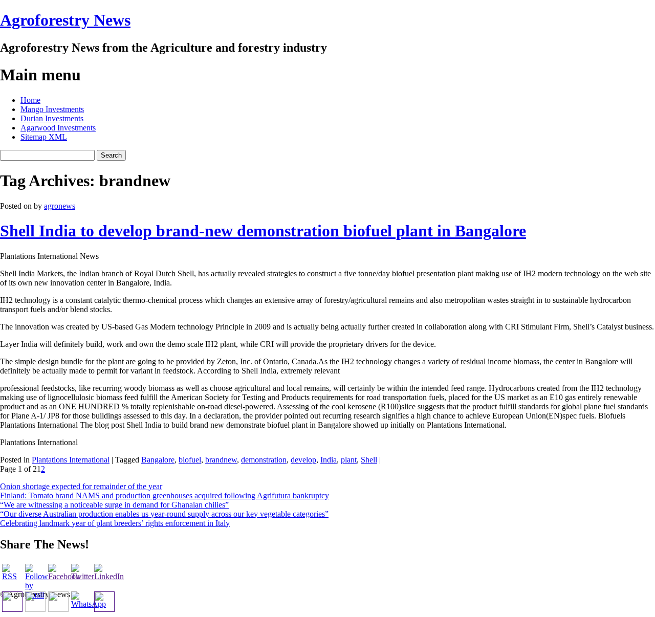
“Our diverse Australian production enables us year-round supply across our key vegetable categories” (164, 514)
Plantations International (71, 459)
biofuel (190, 459)
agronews (59, 206)
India (328, 459)
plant (349, 459)
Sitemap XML (43, 137)
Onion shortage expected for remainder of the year (81, 486)
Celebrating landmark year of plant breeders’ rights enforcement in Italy (115, 523)
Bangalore (157, 459)
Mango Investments (52, 109)
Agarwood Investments (58, 127)
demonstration (264, 459)
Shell (369, 459)
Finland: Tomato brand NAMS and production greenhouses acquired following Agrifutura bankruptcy (164, 495)
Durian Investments (51, 118)
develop (303, 459)
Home (30, 100)
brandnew (221, 459)
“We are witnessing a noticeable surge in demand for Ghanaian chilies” (114, 504)
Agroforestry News (65, 20)
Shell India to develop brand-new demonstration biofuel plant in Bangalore (263, 231)
